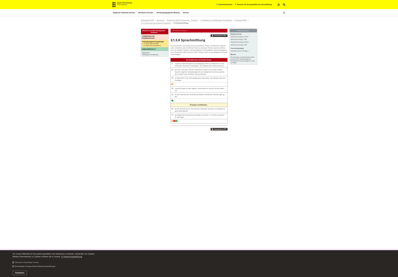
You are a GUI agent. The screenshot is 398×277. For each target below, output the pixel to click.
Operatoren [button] (146, 53)
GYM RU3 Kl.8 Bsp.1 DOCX (239, 37)
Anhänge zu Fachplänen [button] (150, 54)
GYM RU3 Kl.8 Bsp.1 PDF (239, 39)
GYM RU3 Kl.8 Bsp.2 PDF (239, 45)
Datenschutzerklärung (72, 256)
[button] (148, 49)
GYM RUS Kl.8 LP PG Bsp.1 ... (240, 51)
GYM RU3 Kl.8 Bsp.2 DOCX (240, 42)
